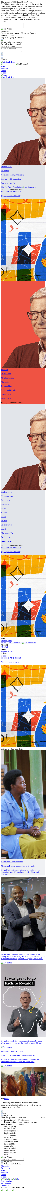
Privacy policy (6, 1181)
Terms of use (6, 1183)
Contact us (5, 1186)
